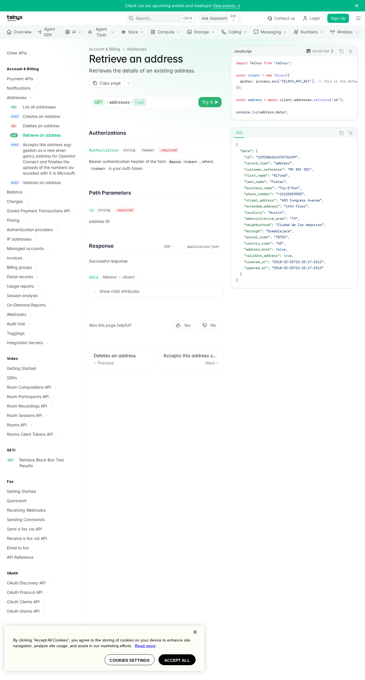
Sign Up (338, 18)
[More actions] (129, 83)
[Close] (195, 632)
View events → (226, 5)
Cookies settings (129, 660)
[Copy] (191, 102)
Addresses (137, 49)
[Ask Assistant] (350, 51)
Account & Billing (104, 49)
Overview (22, 31)
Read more (145, 645)
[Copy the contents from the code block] (341, 51)
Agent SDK (49, 32)
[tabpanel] (294, 213)
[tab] (239, 132)
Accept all (177, 660)
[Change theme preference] (358, 18)
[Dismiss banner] (356, 5)
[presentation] (294, 88)
